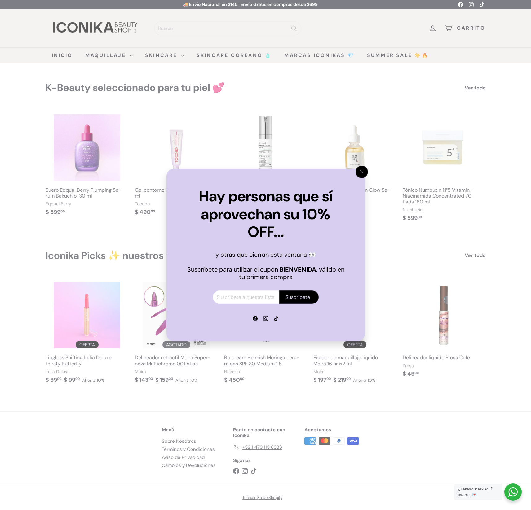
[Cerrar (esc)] (362, 172)
